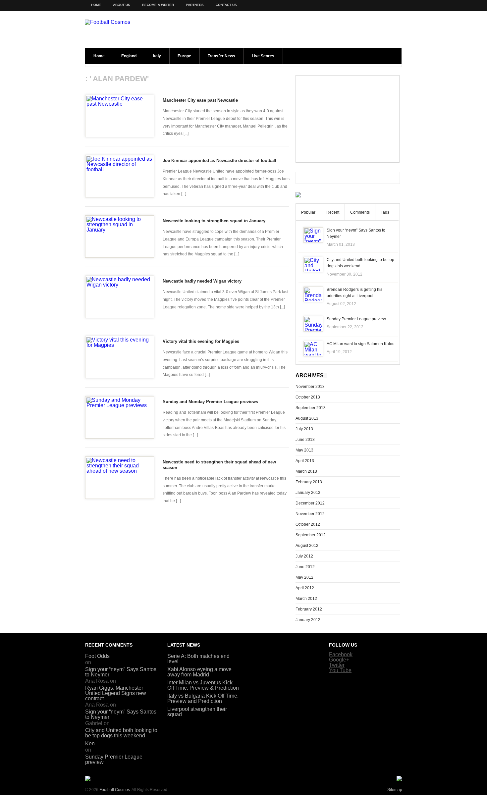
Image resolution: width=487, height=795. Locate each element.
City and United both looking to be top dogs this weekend (121, 732)
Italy (157, 56)
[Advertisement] (347, 119)
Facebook (340, 654)
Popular (308, 212)
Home (96, 5)
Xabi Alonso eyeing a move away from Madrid (199, 671)
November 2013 (310, 386)
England (128, 56)
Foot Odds (97, 656)
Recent (332, 212)
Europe (184, 56)
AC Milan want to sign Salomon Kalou (361, 344)
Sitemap (394, 789)
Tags (385, 212)
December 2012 (310, 503)
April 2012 (305, 588)
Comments (360, 212)
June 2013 (305, 439)
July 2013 (304, 429)
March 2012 (306, 598)
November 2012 (310, 513)
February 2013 (309, 482)
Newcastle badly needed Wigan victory (202, 281)
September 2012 (311, 535)
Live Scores (263, 56)
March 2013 (306, 471)
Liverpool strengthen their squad (197, 711)
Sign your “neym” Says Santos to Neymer (120, 671)
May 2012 (304, 577)
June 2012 (305, 566)
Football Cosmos (114, 789)
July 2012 (304, 556)
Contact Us (226, 5)
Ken (90, 743)
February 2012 (309, 609)
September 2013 (311, 407)
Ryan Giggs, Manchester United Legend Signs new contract (115, 693)
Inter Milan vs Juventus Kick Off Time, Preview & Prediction (203, 685)
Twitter (337, 665)
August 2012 (307, 545)
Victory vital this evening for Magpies (201, 341)
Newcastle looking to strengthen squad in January (214, 220)
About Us (121, 5)
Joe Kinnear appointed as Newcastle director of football (219, 160)
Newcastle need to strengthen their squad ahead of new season (219, 464)
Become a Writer (158, 5)
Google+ (339, 659)
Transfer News (221, 56)
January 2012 (308, 619)
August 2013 (307, 418)
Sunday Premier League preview (356, 319)
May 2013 (304, 450)
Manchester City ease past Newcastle (200, 100)
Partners (195, 5)
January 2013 (308, 492)
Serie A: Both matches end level (198, 658)
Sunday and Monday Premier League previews (210, 401)
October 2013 (308, 397)
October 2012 (308, 524)
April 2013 (305, 460)
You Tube (340, 670)
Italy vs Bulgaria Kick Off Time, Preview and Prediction (203, 698)
